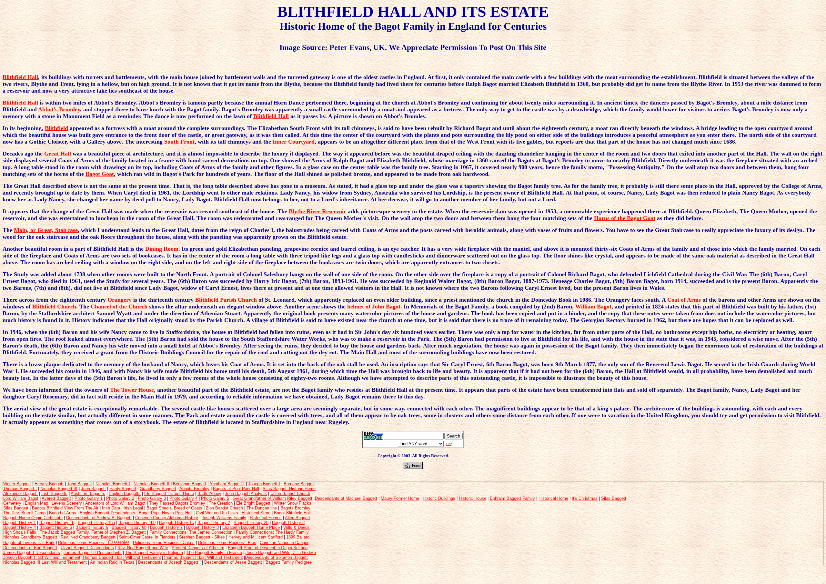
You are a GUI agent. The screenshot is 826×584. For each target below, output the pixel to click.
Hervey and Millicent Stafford (255, 537)
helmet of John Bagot (373, 306)
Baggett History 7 (166, 527)
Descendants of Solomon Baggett (276, 557)
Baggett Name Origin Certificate (33, 517)
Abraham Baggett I (227, 483)
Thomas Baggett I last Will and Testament (121, 557)
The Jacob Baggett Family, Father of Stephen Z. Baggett (93, 532)
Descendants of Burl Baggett (30, 547)
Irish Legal (133, 508)
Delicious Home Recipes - (83, 542)
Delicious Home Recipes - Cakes (164, 542)
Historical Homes (266, 517)
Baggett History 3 (288, 522)
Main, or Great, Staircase (46, 230)
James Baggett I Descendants (31, 552)
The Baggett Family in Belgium (154, 552)
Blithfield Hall (20, 77)
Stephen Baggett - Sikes (202, 537)
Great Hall (57, 153)
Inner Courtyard (294, 141)
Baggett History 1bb (137, 522)
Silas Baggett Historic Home (289, 488)
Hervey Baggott (49, 483)
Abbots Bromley (194, 488)
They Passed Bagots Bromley (177, 503)
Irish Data (110, 508)
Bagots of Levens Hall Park (29, 542)
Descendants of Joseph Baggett (168, 562)
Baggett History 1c (176, 522)
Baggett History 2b (251, 522)
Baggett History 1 (19, 522)
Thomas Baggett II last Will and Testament (203, 557)
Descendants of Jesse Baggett (233, 562)
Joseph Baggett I (264, 483)
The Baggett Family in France (214, 552)
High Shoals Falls (19, 532)
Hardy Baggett (122, 488)
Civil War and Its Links (217, 512)
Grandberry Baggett (158, 488)
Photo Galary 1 (89, 498)
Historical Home (553, 498)
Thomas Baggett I (20, 488)
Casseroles (118, 542)
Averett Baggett (56, 498)
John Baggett (93, 488)
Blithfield (56, 128)
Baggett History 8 (202, 527)
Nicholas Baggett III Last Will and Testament (45, 562)
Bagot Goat (100, 174)
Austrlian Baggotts (88, 493)
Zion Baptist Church (224, 508)
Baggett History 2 (213, 522)
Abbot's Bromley (59, 109)
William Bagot (593, 306)
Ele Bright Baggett (253, 503)
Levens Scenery (67, 503)
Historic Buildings (439, 498)
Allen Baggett (297, 517)
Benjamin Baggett (189, 483)
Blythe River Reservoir (317, 211)
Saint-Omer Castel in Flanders (147, 537)
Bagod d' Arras (62, 512)
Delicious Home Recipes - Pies (227, 542)
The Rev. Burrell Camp (24, 512)
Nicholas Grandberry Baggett (30, 537)
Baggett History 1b (56, 522)
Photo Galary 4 (183, 498)
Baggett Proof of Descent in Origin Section (267, 547)
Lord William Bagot (20, 498)
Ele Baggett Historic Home (169, 493)
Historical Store (256, 512)
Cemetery (12, 503)
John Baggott (79, 483)
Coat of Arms (684, 300)
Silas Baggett (613, 498)
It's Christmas (585, 498)
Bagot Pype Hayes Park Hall (165, 512)
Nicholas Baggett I (113, 483)
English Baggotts (125, 493)
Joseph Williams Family (224, 517)
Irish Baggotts (54, 493)
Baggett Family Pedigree (289, 562)
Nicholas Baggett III (58, 488)
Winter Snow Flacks (292, 503)
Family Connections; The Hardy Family (272, 532)
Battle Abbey (209, 493)
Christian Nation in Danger (284, 542)
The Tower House (132, 390)
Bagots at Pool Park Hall (236, 488)
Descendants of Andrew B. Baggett (99, 517)
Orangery (119, 300)
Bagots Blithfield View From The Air (65, 508)
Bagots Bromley (295, 508)
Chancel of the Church (119, 306)
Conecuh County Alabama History (166, 517)
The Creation (221, 503)
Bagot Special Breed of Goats (174, 508)
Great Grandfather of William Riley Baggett (272, 498)
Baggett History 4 (19, 527)
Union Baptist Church (290, 493)
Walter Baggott (17, 483)
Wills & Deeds (296, 527)
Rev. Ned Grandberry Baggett (88, 537)
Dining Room (161, 249)
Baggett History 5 (55, 527)
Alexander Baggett (20, 493)
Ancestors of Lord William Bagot (115, 503)
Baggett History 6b (129, 527)
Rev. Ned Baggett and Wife (142, 547)
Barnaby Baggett (299, 483)
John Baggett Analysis (246, 493)
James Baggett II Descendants (93, 552)
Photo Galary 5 (215, 498)
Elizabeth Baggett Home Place (251, 527)
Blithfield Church (54, 306)
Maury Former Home (400, 498)
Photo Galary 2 (120, 498)
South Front (179, 141)
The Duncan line (262, 508)
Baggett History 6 (92, 527)
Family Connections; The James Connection (190, 532)
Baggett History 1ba (96, 522)
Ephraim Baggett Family (512, 498)
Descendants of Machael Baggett (346, 498)
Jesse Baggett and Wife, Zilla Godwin (281, 552)
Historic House (472, 498)
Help (449, 444)
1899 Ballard (297, 537)
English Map (36, 503)
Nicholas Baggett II (151, 483)
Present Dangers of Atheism (198, 547)
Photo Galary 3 (152, 498)
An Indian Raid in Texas (112, 562)
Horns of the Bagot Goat (624, 218)
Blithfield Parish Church (226, 300)
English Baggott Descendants (107, 512)
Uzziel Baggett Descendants (87, 547)
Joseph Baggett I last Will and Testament (41, 557)
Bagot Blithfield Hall (292, 512)
